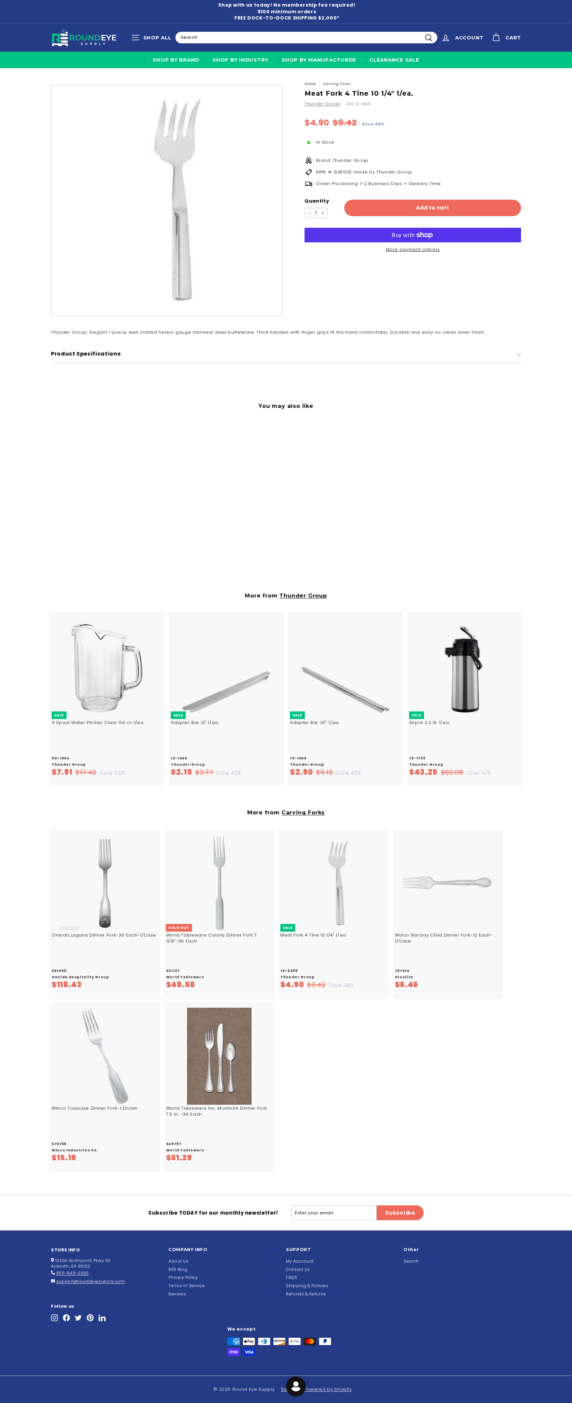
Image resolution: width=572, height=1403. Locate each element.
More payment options (413, 250)
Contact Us (298, 1269)
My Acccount (300, 1261)
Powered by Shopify (328, 1389)
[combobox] (306, 37)
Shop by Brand (176, 60)
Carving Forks (337, 83)
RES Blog (177, 1269)
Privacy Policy (183, 1277)
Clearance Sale (394, 60)
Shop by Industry (240, 60)
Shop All (153, 39)
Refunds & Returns (306, 1294)
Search (411, 1261)
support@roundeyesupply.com (90, 1281)
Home (310, 83)
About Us (178, 1261)
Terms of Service (186, 1285)
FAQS (291, 1277)
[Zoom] (166, 200)
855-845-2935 (72, 1273)
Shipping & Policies (307, 1285)
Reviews (177, 1294)
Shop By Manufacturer (319, 60)
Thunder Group (322, 104)
